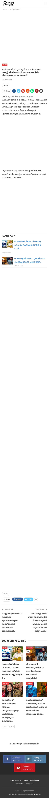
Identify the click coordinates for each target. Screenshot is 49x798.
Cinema (29, 683)
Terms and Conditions (24, 784)
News (5, 65)
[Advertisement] (24, 36)
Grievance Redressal (31, 780)
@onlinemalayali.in (29, 743)
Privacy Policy (15, 780)
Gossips (30, 648)
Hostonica (37, 794)
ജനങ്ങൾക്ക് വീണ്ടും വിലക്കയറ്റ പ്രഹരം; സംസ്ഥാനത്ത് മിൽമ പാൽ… (27, 244)
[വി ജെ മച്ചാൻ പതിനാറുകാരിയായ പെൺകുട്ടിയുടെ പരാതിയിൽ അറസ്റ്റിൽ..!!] (7, 261)
